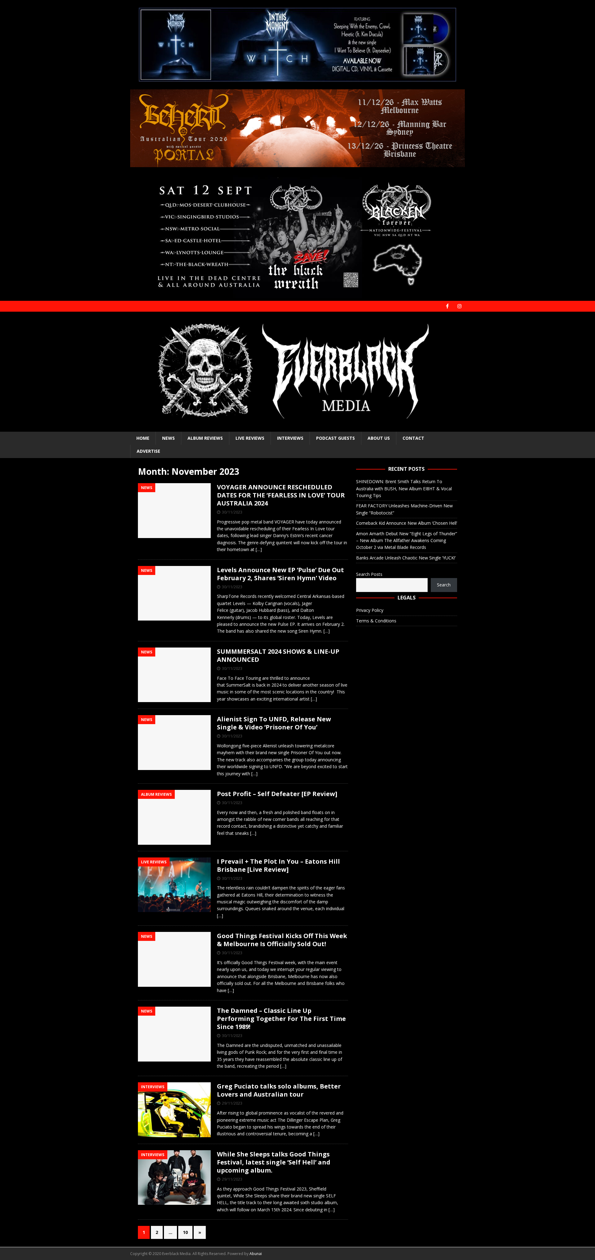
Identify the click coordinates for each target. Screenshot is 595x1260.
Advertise (148, 451)
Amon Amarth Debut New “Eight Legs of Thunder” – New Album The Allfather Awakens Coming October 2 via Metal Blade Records (406, 540)
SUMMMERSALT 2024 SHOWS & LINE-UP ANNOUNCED (278, 655)
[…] (259, 549)
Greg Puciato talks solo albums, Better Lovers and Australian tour (279, 1090)
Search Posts (369, 574)
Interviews (290, 438)
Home (142, 438)
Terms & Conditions (376, 621)
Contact (413, 438)
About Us (379, 438)
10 (185, 1232)
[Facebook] (447, 306)
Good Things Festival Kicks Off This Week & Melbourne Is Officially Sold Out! (282, 940)
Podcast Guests (335, 438)
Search (444, 585)
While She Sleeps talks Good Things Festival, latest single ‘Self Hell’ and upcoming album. (273, 1162)
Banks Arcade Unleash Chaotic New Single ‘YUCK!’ (406, 558)
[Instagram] (459, 306)
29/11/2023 (232, 1103)
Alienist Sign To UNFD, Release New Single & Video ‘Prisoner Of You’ (274, 723)
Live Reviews (250, 438)
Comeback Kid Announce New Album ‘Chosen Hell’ (406, 523)
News (168, 438)
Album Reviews (205, 438)
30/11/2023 (232, 512)
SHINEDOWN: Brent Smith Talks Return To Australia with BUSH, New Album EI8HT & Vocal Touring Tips (404, 488)
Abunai (255, 1253)
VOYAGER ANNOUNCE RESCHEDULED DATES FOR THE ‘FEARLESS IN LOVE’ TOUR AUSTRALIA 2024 (281, 495)
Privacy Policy (369, 610)
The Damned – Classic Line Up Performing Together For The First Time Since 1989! (281, 1018)
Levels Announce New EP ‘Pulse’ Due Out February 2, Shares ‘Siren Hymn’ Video (280, 574)
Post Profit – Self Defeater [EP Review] (277, 794)
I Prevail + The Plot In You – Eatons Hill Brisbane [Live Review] (278, 865)
